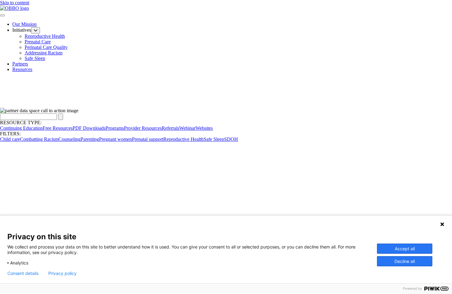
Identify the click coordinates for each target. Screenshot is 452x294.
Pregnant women (115, 139)
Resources (22, 69)
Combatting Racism (39, 139)
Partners (20, 63)
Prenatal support (147, 139)
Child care (10, 139)
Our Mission (24, 24)
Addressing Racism (43, 52)
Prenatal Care (38, 41)
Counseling (69, 139)
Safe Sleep (35, 58)
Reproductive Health (45, 36)
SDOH (231, 139)
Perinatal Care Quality (46, 47)
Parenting (90, 139)
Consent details (22, 273)
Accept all (405, 248)
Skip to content (14, 2)
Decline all (405, 261)
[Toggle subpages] (35, 30)
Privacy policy (62, 273)
